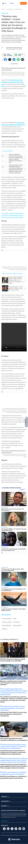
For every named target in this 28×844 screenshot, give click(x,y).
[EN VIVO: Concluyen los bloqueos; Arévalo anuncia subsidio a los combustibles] (14, 650)
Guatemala (9, 9)
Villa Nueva (4, 629)
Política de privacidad (5, 835)
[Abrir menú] (3, 3)
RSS (26, 835)
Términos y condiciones (14, 835)
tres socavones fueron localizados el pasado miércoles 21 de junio (12, 82)
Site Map (22, 835)
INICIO (3, 9)
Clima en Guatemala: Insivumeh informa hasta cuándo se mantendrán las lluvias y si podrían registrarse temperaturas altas (16, 158)
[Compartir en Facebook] (5, 59)
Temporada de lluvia (17, 625)
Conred (14, 618)
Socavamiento (16, 622)
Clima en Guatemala (6, 618)
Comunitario (18, 9)
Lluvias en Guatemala (7, 622)
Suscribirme (4, 821)
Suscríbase (23, 3)
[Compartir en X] (9, 59)
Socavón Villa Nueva (6, 625)
